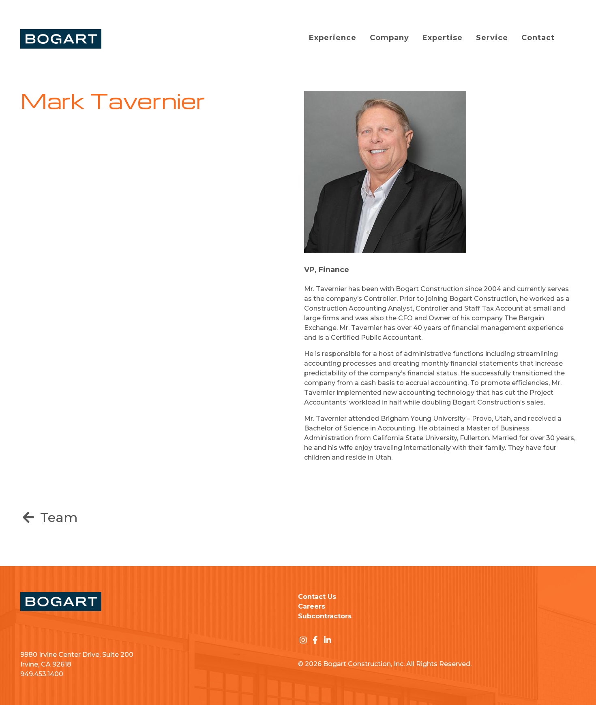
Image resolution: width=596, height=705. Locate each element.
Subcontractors (325, 616)
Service (492, 37)
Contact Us (317, 597)
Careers (311, 606)
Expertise (442, 37)
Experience (332, 37)
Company (389, 37)
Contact (538, 37)
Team (57, 517)
